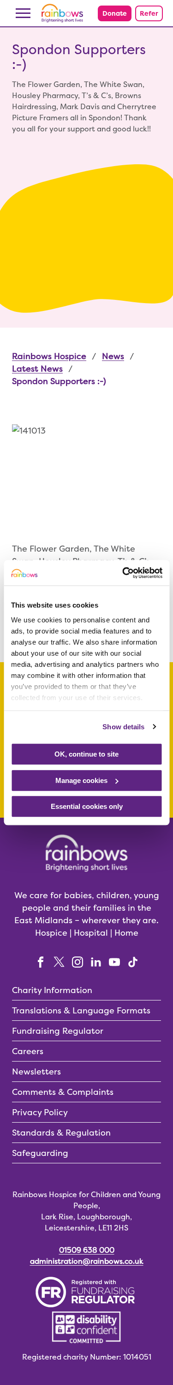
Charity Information (52, 990)
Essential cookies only (87, 806)
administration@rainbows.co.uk (86, 1261)
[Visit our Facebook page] (40, 961)
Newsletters (36, 1071)
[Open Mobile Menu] (23, 13)
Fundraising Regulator (57, 1030)
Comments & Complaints (62, 1092)
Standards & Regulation (61, 1132)
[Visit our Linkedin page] (95, 961)
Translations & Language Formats (81, 1010)
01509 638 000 (86, 1250)
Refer (149, 13)
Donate (114, 13)
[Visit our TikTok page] (132, 961)
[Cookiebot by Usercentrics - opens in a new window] (123, 573)
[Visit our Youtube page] (114, 961)
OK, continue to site (86, 754)
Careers (27, 1051)
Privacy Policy (40, 1112)
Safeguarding (40, 1153)
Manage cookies (81, 780)
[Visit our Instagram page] (77, 961)
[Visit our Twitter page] (59, 961)
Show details (123, 727)
